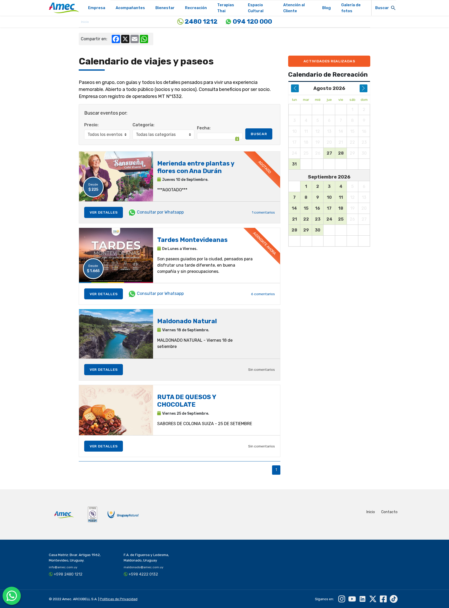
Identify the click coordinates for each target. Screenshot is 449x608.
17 (329, 208)
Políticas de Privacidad (118, 599)
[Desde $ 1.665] (116, 255)
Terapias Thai (225, 8)
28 (341, 153)
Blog (326, 7)
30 (317, 230)
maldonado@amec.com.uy (143, 567)
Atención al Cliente (294, 8)
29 (306, 230)
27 (329, 153)
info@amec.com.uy (63, 567)
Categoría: (143, 124)
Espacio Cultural (255, 8)
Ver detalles (103, 212)
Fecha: (203, 127)
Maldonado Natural (187, 321)
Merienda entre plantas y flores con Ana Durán (195, 167)
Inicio (370, 512)
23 (317, 219)
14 (294, 208)
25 (341, 219)
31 (294, 164)
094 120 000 (252, 21)
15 (306, 208)
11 (341, 197)
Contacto (389, 512)
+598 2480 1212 (68, 574)
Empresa (96, 7)
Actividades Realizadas (329, 61)
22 (306, 219)
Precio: (91, 124)
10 (329, 197)
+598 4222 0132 (143, 574)
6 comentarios (263, 294)
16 (317, 208)
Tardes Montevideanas (192, 239)
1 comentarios (263, 212)
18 (340, 208)
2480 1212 (200, 21)
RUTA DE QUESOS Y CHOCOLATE (186, 400)
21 (294, 219)
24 (329, 219)
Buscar (259, 134)
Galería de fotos (351, 8)
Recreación (196, 7)
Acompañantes (130, 7)
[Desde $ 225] (116, 176)
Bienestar (165, 7)
